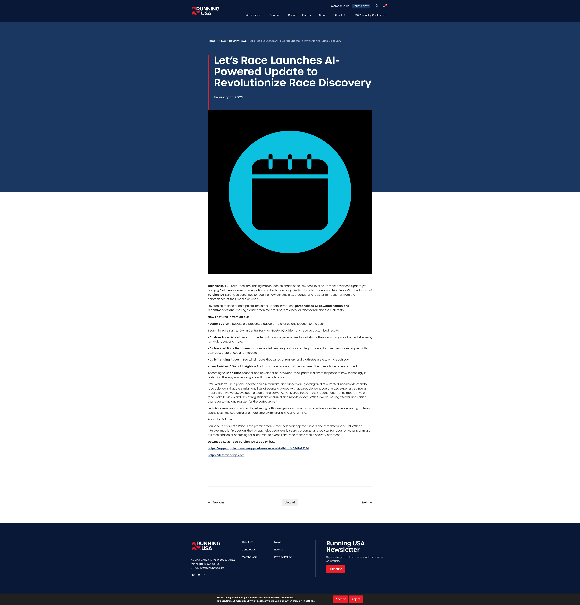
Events (278, 549)
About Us (247, 542)
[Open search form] (376, 6)
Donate (292, 15)
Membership (250, 557)
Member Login (340, 6)
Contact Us (249, 549)
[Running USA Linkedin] (199, 575)
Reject (356, 599)
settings (310, 600)
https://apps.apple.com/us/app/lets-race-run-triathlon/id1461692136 (258, 448)
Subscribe (335, 569)
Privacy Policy (283, 557)
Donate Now (361, 6)
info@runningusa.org (212, 567)
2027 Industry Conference (370, 15)
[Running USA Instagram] (204, 575)
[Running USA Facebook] (193, 575)
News (277, 542)
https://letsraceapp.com (226, 455)
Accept (341, 599)
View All (290, 502)
